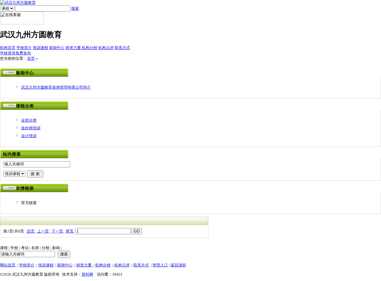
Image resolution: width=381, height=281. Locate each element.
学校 (14, 248)
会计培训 (29, 136)
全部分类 (29, 120)
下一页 (57, 231)
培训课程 (40, 47)
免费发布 (23, 53)
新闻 (56, 248)
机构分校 (89, 47)
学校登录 (7, 53)
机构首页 (7, 47)
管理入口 (160, 265)
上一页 (43, 231)
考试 (25, 248)
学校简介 (24, 47)
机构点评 (106, 47)
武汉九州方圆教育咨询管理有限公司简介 (56, 87)
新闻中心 (57, 47)
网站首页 (7, 265)
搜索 (75, 8)
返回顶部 (178, 265)
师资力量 (73, 47)
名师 (35, 248)
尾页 (69, 231)
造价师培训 (30, 128)
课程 (4, 248)
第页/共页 (13, 231)
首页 (31, 58)
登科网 (87, 274)
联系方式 (122, 47)
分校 (45, 248)
